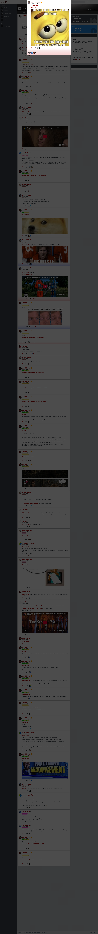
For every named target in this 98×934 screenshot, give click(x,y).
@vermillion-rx (34, 5)
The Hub (36, 3)
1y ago (32, 3)
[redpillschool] (32, 52)
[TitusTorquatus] (37, 48)
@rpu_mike (33, 7)
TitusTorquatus (36, 2)
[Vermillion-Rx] (39, 48)
